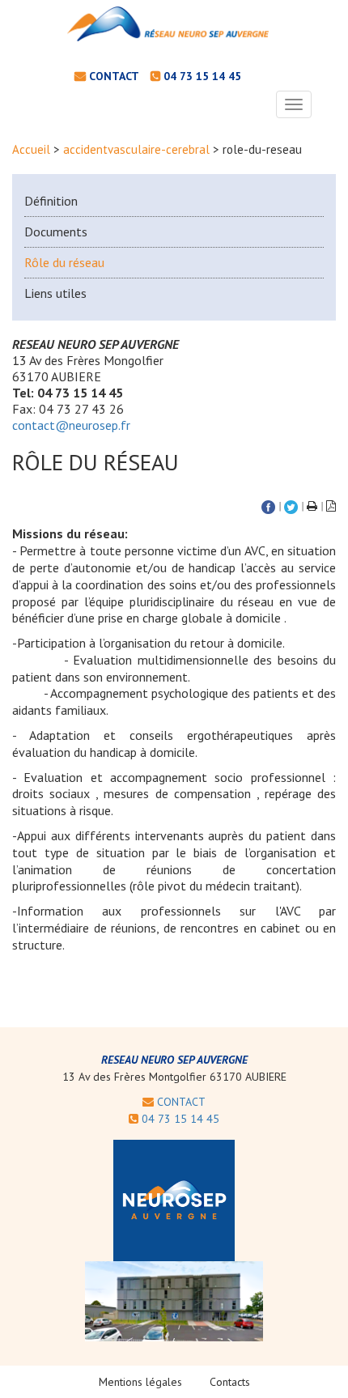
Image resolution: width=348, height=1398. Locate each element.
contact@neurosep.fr (71, 425)
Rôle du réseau (64, 262)
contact (114, 76)
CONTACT (180, 1101)
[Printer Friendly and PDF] (312, 506)
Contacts (230, 1382)
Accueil (31, 149)
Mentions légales (140, 1382)
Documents (55, 231)
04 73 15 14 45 (202, 76)
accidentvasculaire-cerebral (136, 149)
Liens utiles (55, 293)
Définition (51, 201)
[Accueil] (168, 23)
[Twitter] (291, 506)
